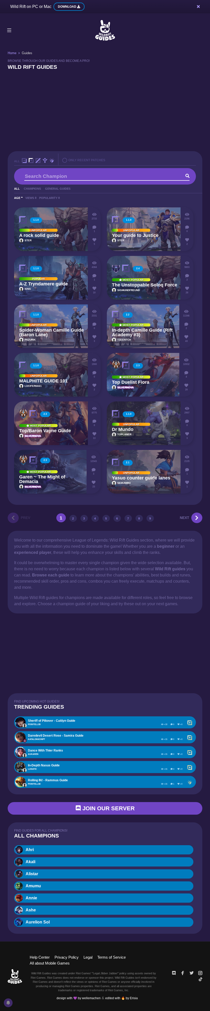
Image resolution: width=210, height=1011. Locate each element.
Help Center (40, 957)
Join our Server (108, 808)
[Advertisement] (105, 110)
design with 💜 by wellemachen (79, 998)
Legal (87, 957)
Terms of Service (111, 957)
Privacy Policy (67, 957)
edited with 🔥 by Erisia (121, 998)
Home (12, 53)
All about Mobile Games (50, 963)
